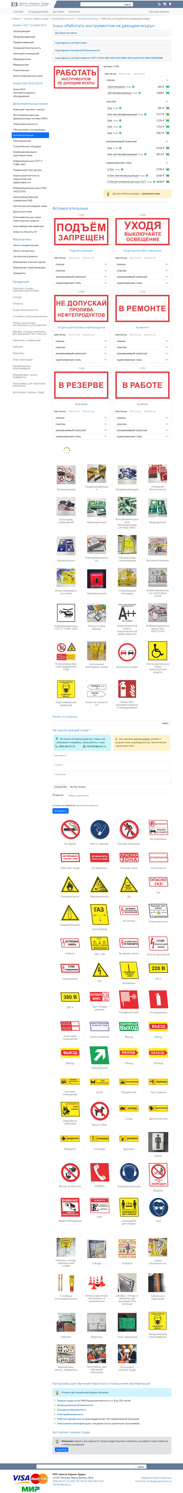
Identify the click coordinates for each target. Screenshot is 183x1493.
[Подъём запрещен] (81, 232)
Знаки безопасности (25, 310)
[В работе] (142, 385)
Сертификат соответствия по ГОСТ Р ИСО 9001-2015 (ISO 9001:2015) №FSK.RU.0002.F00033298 (109, 58)
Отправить (60, 810)
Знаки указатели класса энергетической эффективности (26, 179)
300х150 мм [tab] (125, 73)
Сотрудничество (38, 11)
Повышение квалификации (74, 1423)
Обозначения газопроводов (29, 129)
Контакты (74, 11)
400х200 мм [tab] (139, 73)
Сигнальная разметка (25, 256)
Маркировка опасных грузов (29, 262)
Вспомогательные (23, 135)
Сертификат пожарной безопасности (77, 50)
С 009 (81, 291)
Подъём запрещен (81, 250)
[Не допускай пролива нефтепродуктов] (81, 308)
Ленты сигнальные (23, 250)
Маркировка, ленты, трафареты (25, 376)
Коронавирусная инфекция (28, 226)
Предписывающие (23, 42)
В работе (142, 404)
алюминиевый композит (121, 141)
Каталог (19, 11)
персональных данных (87, 805)
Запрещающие (21, 31)
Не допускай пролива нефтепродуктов (81, 327)
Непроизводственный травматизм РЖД (25, 198)
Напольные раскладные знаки (30, 206)
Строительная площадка (27, 146)
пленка (110, 80)
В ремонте (142, 327)
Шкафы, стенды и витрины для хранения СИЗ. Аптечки (30, 332)
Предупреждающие (24, 36)
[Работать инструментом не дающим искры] (76, 77)
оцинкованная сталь (119, 162)
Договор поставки (66, 32)
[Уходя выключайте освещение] (142, 232)
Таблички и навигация (27, 340)
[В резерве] (81, 385)
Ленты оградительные (25, 245)
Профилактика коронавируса (22, 367)
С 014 (81, 368)
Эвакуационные (22, 59)
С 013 (142, 291)
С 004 (142, 214)
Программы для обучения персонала (29, 384)
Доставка (58, 11)
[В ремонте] (142, 308)
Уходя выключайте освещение (142, 250)
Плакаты (18, 303)
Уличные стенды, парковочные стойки (26, 289)
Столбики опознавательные (30, 316)
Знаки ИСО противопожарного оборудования (24, 93)
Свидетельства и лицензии (156, 1477)
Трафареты (19, 273)
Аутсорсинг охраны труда (28, 392)
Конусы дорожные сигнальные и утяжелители (29, 324)
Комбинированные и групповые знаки (25, 153)
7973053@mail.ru (96, 746)
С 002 (81, 214)
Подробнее (61, 1449)
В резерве (81, 404)
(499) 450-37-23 (67, 746)
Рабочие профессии (69, 1418)
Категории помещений (26, 53)
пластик (111, 101)
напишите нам (151, 193)
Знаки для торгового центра (29, 109)
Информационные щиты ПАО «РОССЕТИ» (30, 189)
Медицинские (21, 64)
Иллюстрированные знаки (28, 75)
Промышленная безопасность (75, 1405)
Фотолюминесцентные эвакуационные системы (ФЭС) (30, 116)
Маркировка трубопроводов (29, 267)
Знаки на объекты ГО (25, 231)
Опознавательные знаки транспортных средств (27, 219)
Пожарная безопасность (27, 47)
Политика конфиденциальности (153, 1481)
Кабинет (18, 346)
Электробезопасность (25, 124)
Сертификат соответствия (71, 42)
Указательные (21, 70)
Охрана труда (65, 1400)
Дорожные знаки (22, 211)
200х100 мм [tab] (110, 73)
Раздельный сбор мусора (27, 170)
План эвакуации (23, 359)
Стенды (17, 297)
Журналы (18, 353)
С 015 (142, 368)
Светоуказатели (22, 140)
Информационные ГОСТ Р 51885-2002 (27, 162)
